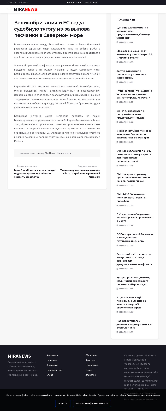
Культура (90, 360)
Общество (91, 355)
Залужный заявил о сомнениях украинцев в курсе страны (131, 74)
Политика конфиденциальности (92, 403)
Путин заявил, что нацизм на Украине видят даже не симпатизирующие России (134, 94)
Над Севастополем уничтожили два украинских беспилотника (135, 324)
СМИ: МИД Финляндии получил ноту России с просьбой (131, 198)
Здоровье (90, 374)
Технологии (91, 365)
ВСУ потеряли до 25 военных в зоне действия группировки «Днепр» (135, 237)
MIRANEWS (19, 356)
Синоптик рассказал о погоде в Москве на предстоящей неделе (130, 114)
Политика (52, 360)
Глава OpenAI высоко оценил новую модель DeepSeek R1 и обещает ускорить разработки (34, 173)
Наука (88, 370)
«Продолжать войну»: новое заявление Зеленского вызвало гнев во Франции (134, 134)
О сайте (12, 2)
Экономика (52, 365)
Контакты (24, 2)
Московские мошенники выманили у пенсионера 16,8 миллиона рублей (134, 54)
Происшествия (54, 370)
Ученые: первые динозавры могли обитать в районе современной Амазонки (80, 173)
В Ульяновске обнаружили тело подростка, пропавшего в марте (135, 217)
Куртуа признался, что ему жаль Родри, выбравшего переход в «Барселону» (133, 281)
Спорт (50, 374)
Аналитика (52, 355)
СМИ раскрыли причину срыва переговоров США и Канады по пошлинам (133, 177)
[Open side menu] (9, 9)
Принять (63, 403)
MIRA (25, 9)
